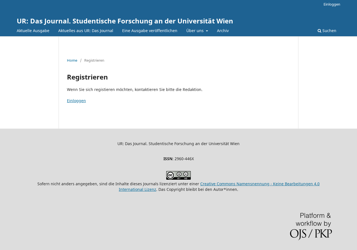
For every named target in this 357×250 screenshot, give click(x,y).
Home (72, 60)
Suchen (328, 30)
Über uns (195, 30)
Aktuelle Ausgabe (33, 30)
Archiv (223, 30)
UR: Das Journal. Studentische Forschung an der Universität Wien (125, 20)
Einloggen (332, 4)
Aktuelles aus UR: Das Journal (85, 30)
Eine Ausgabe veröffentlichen (149, 30)
